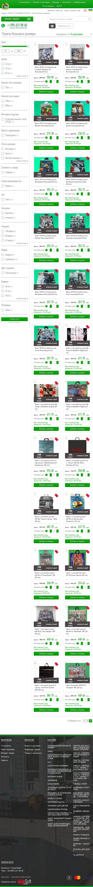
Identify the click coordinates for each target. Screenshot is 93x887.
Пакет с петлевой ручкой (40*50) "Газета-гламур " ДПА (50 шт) (46, 519)
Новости (4, 760)
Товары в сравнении (33, 753)
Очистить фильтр (14, 322)
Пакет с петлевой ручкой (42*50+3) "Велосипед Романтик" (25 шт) (76, 519)
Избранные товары (32, 749)
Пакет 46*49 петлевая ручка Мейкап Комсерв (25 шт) (45, 237)
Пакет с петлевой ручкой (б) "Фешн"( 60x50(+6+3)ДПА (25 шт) (77, 406)
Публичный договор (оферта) (21, 877)
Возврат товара (7, 753)
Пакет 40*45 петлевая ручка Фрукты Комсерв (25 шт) (45, 124)
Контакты (66, 2)
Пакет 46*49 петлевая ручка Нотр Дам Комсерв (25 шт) (76, 237)
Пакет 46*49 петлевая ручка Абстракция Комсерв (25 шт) (46, 181)
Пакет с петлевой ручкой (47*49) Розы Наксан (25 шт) (76, 574)
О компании (24, 2)
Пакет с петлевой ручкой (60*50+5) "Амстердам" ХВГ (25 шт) (45, 631)
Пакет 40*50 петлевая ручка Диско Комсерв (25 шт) (76, 124)
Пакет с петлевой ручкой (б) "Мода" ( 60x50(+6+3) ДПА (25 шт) (46, 406)
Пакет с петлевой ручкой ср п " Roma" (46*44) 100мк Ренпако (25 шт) (77, 462)
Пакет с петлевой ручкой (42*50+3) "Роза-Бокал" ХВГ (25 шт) (45, 575)
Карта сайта (5, 877)
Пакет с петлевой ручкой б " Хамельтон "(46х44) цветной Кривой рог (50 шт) (46, 462)
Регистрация (48, 6)
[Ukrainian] (90, 10)
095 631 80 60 (16, 25)
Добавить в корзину (46, 91)
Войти (59, 6)
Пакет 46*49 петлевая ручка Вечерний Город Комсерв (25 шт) (76, 182)
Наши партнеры (7, 749)
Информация (79, 2)
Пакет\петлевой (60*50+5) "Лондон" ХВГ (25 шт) (76, 686)
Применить (14, 319)
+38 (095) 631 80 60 (15, 871)
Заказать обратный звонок (18, 28)
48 (87, 721)
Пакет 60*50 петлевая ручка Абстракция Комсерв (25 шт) (46, 293)
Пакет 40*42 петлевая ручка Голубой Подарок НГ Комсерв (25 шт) (45, 69)
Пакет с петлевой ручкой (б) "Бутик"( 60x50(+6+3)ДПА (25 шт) (77, 350)
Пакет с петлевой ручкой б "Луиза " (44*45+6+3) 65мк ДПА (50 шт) (45, 687)
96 (90, 721)
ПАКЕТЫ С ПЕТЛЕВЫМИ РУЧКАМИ (19, 13)
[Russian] (85, 10)
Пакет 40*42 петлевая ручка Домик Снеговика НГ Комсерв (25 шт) (76, 69)
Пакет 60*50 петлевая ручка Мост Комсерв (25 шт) (76, 293)
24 (84, 721)
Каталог (55, 2)
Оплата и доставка (41, 2)
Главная (4, 13)
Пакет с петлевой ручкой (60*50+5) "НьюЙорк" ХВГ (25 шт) (77, 631)
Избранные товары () (54, 10)
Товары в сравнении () (72, 10)
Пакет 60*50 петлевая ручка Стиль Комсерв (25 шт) (45, 349)
